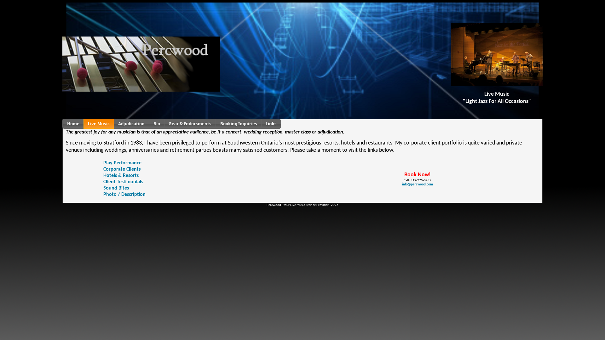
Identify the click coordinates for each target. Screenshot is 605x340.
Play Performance (122, 163)
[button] (73, 124)
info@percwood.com (417, 184)
